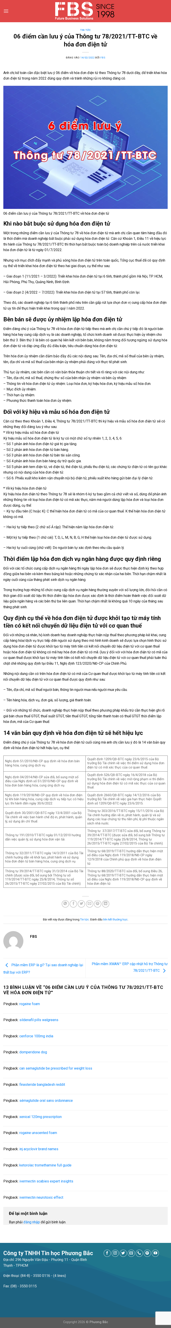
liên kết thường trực (115, 919)
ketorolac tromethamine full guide (45, 1165)
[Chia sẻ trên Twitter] (81, 904)
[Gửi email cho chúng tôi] (131, 1253)
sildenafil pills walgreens (38, 1020)
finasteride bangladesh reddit (42, 1084)
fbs (102, 57)
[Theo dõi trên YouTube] (155, 1253)
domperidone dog (33, 1052)
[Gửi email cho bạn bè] (89, 904)
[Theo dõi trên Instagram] (115, 1253)
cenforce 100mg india (36, 1036)
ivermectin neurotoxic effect (41, 1197)
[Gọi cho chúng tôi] (139, 1253)
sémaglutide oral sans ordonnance (46, 1100)
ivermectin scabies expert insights (46, 1181)
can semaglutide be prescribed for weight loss (55, 1068)
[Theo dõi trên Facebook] (107, 1253)
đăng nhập (31, 1222)
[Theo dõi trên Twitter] (123, 1253)
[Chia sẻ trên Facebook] (73, 904)
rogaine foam (29, 1004)
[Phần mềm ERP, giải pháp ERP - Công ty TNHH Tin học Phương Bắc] (86, 11)
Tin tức (85, 30)
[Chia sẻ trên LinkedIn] (105, 904)
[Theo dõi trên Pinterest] (147, 1253)
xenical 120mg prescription (40, 1117)
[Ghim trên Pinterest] (97, 904)
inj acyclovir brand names (38, 1149)
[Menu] (6, 11)
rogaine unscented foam (38, 1133)
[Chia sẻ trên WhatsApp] (65, 904)
